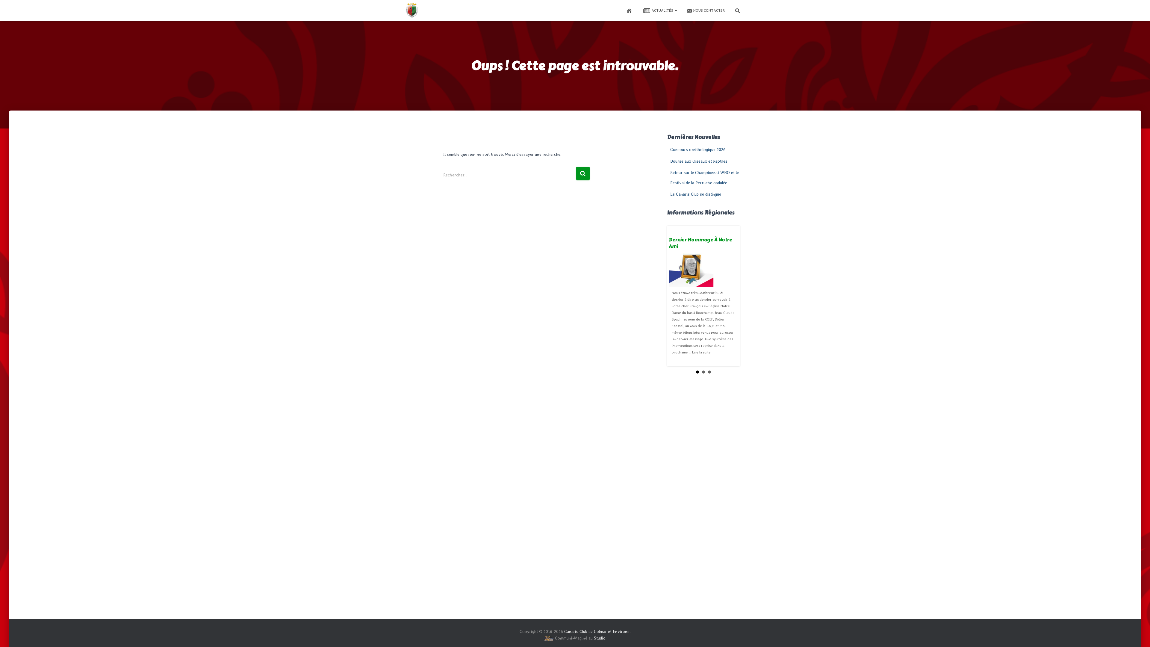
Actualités (662, 10)
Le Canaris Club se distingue (695, 194)
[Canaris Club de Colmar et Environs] (412, 10)
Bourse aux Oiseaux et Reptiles (698, 161)
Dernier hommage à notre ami (700, 243)
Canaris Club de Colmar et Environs (597, 631)
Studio (600, 638)
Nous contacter (709, 10)
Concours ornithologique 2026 (698, 149)
